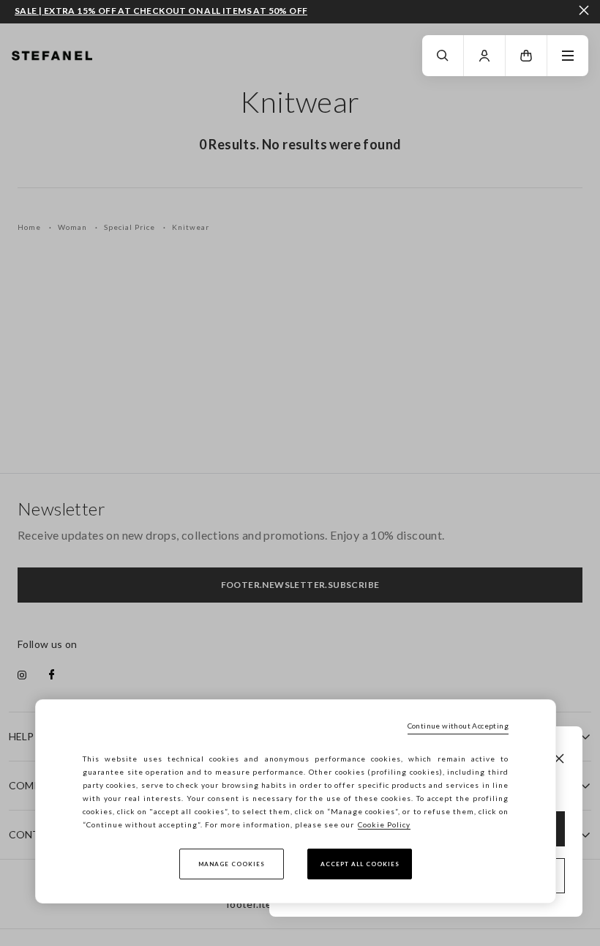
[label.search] (442, 55)
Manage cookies (231, 864)
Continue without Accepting (458, 725)
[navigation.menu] (567, 55)
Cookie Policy (384, 824)
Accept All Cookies (360, 864)
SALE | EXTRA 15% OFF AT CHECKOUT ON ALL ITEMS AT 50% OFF (161, 11)
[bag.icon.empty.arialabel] (526, 55)
